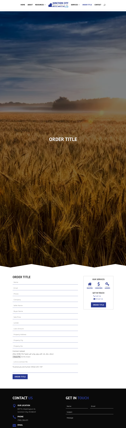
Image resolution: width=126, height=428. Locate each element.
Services (74, 5)
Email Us (99, 299)
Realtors (90, 288)
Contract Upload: (19, 351)
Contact (97, 5)
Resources (39, 5)
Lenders (107, 288)
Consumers (98, 288)
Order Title (87, 5)
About (30, 5)
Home (23, 5)
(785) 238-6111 (23, 420)
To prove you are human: (22, 367)
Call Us (98, 296)
